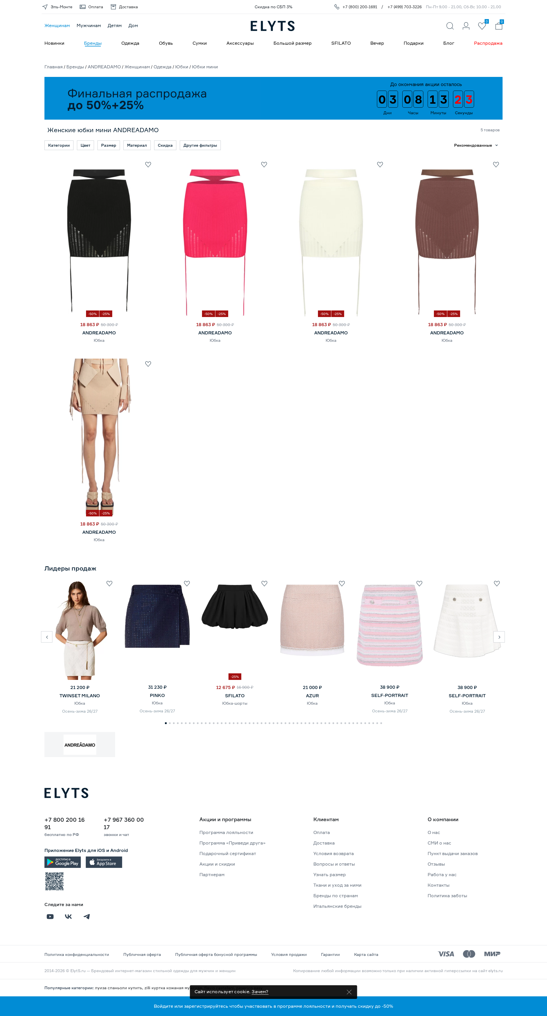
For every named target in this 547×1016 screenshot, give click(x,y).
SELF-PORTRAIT (389, 695)
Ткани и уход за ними (337, 885)
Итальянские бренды (337, 906)
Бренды (93, 43)
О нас (434, 832)
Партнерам (211, 874)
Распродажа (488, 43)
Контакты (439, 885)
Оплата (321, 832)
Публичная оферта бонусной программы (216, 954)
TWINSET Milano (80, 695)
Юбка (99, 340)
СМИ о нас (439, 843)
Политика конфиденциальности (76, 954)
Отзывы (436, 864)
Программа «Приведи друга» (232, 843)
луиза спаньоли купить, (119, 987)
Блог (448, 43)
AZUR (312, 695)
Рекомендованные (473, 145)
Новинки (54, 43)
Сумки (200, 43)
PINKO (157, 695)
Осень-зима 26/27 (80, 711)
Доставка (324, 843)
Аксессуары (240, 43)
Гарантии (330, 954)
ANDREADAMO (104, 66)
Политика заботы (447, 895)
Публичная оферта (142, 954)
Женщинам (57, 25)
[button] (46, 637)
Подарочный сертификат (227, 853)
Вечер (377, 43)
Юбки (181, 66)
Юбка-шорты (234, 703)
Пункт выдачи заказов (453, 853)
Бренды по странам (335, 895)
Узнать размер (329, 874)
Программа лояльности (226, 832)
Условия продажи (289, 954)
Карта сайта (366, 954)
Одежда (130, 43)
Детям (115, 25)
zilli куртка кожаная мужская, (174, 987)
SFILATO (341, 43)
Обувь (166, 43)
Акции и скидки (217, 864)
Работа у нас (442, 874)
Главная (53, 66)
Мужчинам (89, 25)
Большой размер (293, 43)
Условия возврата (333, 853)
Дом (133, 25)
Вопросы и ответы (334, 864)
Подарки (414, 43)
